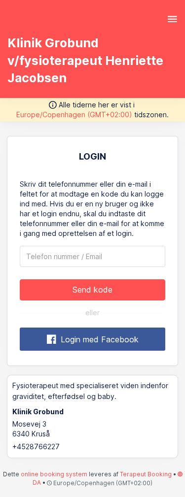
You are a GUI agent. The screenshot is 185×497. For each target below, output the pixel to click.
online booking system (54, 474)
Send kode (92, 290)
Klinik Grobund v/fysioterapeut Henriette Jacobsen (85, 60)
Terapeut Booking (146, 474)
